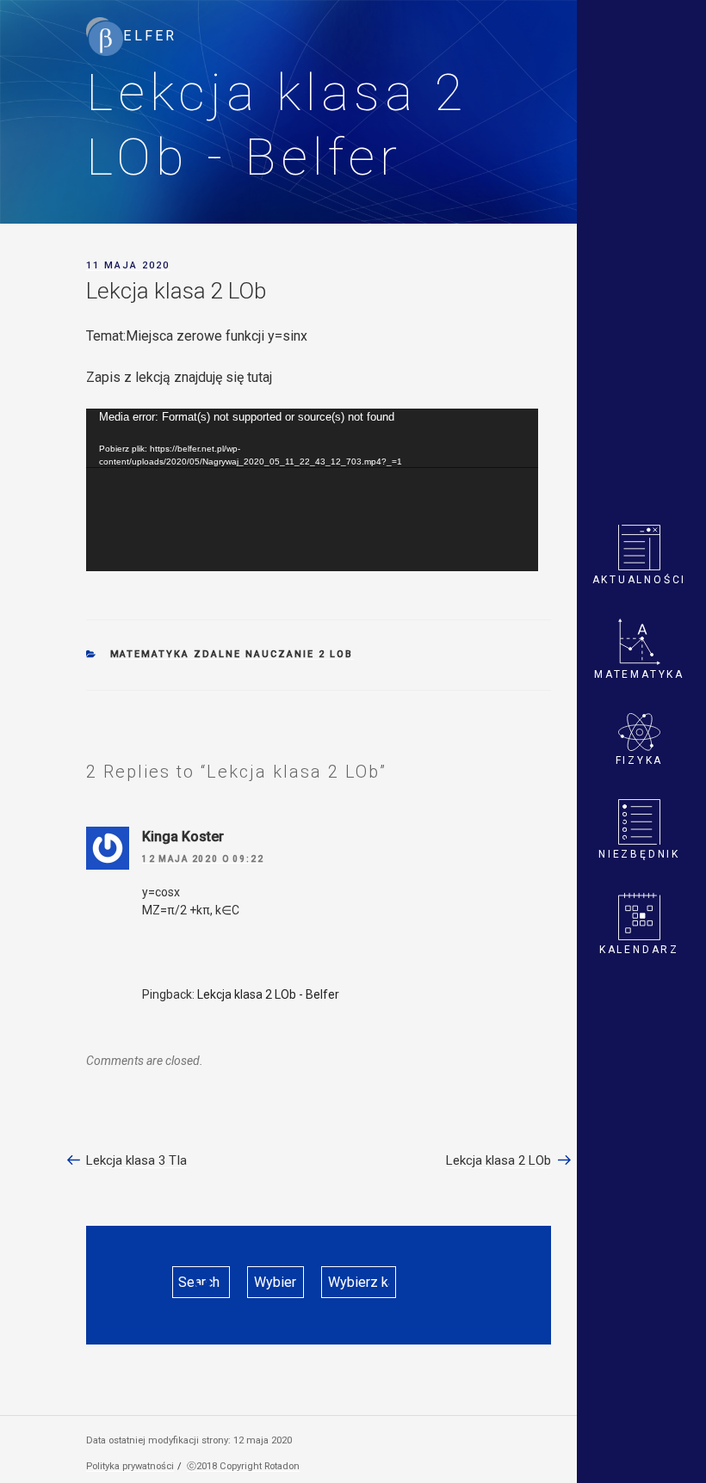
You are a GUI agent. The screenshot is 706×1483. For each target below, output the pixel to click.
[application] (312, 490)
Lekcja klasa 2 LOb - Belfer (268, 994)
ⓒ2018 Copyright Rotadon (243, 1466)
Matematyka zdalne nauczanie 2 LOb (232, 654)
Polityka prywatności (130, 1466)
